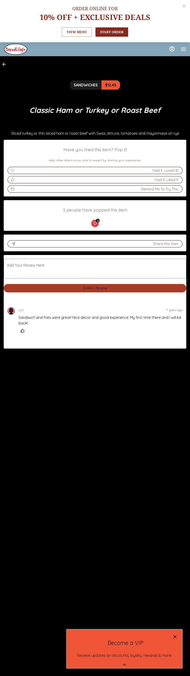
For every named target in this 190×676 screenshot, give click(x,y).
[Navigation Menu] (183, 49)
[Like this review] (24, 331)
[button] (5, 64)
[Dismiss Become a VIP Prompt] (174, 636)
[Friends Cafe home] (24, 49)
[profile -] (172, 49)
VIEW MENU (77, 32)
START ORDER (112, 32)
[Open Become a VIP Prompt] (124, 664)
